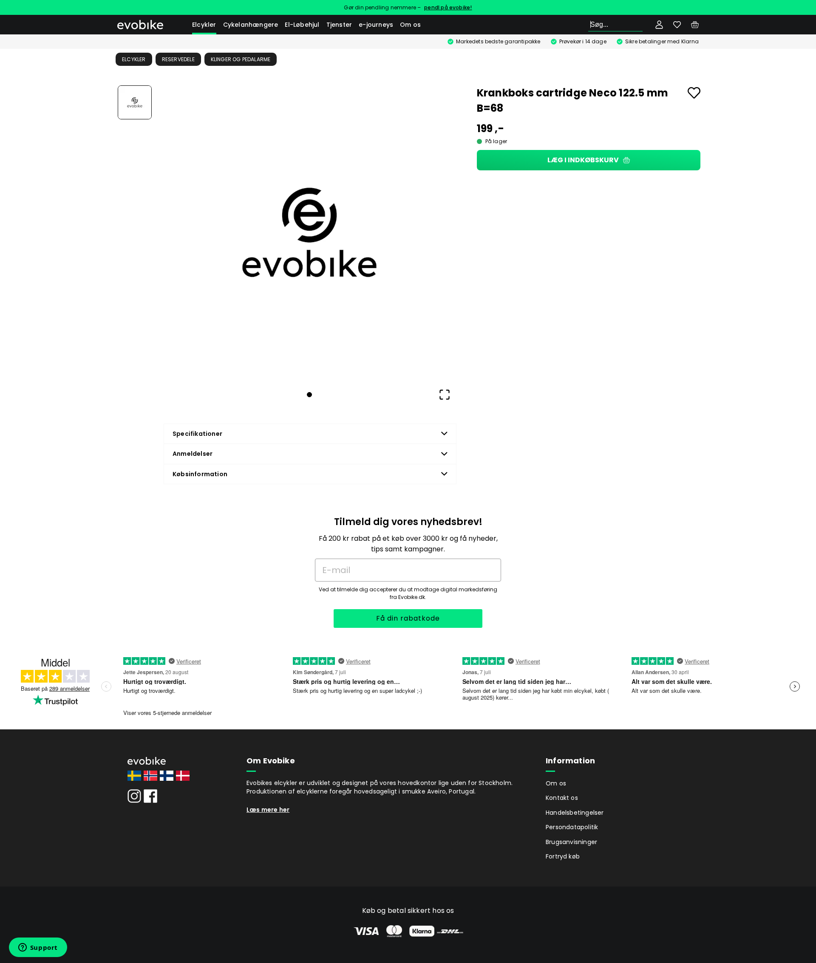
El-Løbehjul (302, 24)
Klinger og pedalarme (241, 59)
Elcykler (204, 24)
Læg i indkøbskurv (583, 160)
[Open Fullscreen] (444, 394)
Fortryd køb (563, 856)
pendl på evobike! (448, 7)
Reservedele (178, 59)
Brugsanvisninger (571, 842)
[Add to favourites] (694, 93)
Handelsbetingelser (575, 812)
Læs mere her (267, 809)
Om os (410, 24)
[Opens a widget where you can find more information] (37, 948)
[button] (309, 232)
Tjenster (339, 24)
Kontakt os (562, 798)
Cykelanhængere (250, 24)
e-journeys (376, 24)
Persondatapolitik (572, 827)
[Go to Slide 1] (135, 102)
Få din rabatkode (408, 618)
